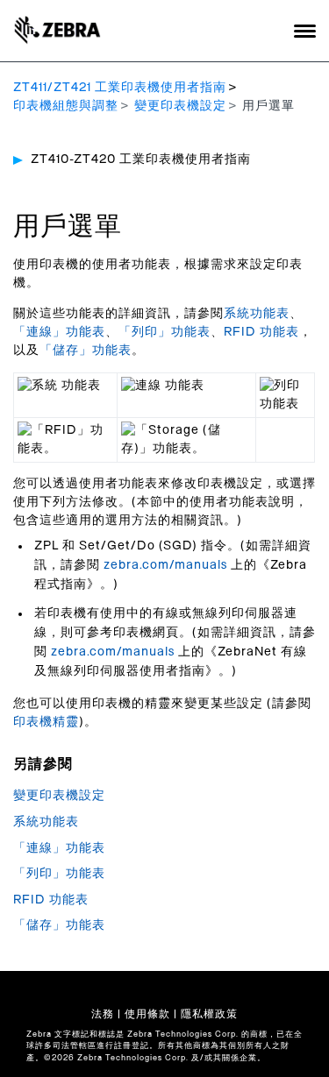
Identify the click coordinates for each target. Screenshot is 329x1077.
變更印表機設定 (180, 106)
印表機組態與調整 (65, 106)
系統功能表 (257, 314)
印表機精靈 (46, 722)
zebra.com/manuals (165, 565)
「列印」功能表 (164, 332)
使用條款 (147, 1014)
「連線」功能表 (59, 332)
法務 (102, 1014)
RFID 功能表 (261, 332)
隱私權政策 (209, 1014)
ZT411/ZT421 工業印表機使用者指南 (119, 87)
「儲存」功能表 (85, 350)
